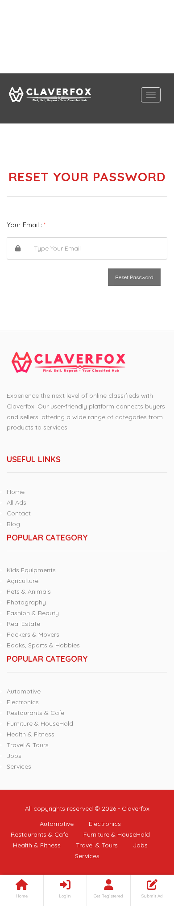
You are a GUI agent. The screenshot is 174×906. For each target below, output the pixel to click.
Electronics (23, 702)
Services (19, 766)
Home (16, 492)
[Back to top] (145, 850)
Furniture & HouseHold (40, 723)
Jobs (14, 756)
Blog (13, 524)
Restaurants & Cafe (35, 713)
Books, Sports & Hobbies (43, 645)
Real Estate (23, 624)
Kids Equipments (31, 570)
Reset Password (134, 277)
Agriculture (22, 581)
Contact (19, 513)
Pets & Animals (29, 591)
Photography (26, 602)
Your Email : (26, 225)
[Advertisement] (87, 36)
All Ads (16, 502)
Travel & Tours (28, 745)
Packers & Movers (33, 634)
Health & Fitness (30, 734)
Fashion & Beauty (33, 613)
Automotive (24, 691)
